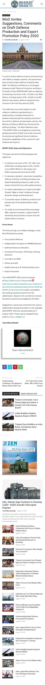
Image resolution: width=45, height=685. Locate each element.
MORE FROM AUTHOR (29, 394)
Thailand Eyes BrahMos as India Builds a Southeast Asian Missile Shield (28, 427)
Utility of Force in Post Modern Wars (28, 660)
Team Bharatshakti (11, 40)
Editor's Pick (12, 12)
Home (4, 12)
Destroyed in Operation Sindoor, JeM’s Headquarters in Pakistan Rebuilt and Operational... (27, 573)
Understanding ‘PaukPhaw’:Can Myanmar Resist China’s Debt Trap (12, 383)
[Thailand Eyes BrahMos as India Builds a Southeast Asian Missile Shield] (8, 427)
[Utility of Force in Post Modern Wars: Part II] (8, 586)
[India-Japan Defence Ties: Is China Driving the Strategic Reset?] (8, 630)
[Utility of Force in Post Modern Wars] (8, 663)
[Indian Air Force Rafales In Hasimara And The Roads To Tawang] (8, 641)
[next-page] (7, 435)
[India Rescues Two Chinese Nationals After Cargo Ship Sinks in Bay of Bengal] (8, 597)
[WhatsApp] (20, 367)
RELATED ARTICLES (11, 394)
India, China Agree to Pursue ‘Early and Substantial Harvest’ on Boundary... (28, 540)
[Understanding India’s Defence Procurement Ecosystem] (8, 619)
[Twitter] (10, 367)
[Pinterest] (15, 367)
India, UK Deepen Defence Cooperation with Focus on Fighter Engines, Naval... (28, 528)
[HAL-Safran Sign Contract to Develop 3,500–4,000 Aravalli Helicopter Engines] (22, 489)
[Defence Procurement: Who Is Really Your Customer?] (8, 552)
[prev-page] (3, 435)
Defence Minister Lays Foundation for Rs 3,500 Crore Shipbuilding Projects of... (28, 607)
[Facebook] (4, 367)
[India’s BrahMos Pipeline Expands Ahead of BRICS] (8, 416)
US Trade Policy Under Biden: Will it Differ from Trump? (34, 383)
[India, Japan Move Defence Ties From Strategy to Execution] (7, 674)
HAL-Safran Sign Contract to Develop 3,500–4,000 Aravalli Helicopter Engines (22, 505)
